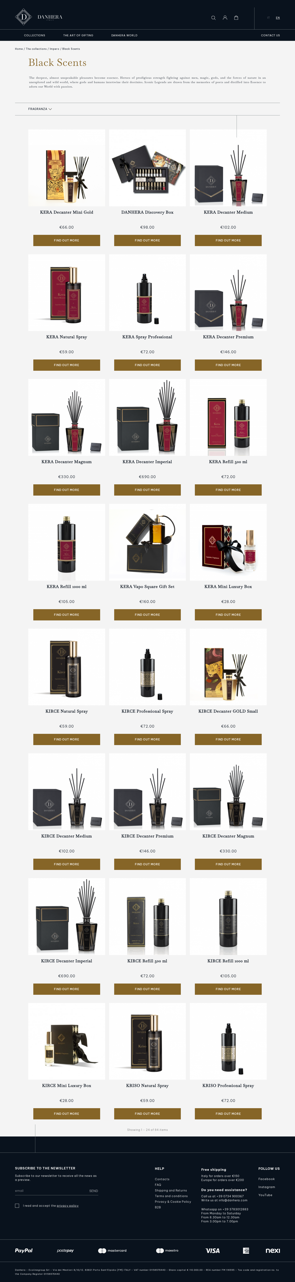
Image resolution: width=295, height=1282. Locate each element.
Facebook (266, 1179)
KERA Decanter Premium (228, 336)
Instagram (266, 1187)
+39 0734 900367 (230, 1196)
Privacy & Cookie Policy (173, 1202)
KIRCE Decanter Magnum (228, 836)
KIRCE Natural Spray (67, 711)
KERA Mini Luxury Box (228, 586)
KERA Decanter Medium (228, 212)
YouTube (265, 1195)
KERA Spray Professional (147, 336)
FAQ (158, 1185)
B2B (158, 1207)
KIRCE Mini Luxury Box (66, 1085)
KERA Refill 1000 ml (67, 586)
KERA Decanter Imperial (147, 461)
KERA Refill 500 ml (228, 461)
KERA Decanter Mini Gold (66, 212)
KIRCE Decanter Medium (66, 836)
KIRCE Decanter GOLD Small (228, 711)
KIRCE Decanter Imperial (66, 960)
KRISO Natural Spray (147, 1085)
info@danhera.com (233, 1200)
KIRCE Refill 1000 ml (228, 960)
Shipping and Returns (171, 1190)
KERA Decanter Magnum (67, 461)
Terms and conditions (171, 1196)
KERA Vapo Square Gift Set (147, 586)
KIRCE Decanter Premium (147, 836)
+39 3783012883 (235, 1209)
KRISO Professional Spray (228, 1085)
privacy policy (68, 1206)
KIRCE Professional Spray (147, 711)
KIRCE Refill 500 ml (147, 960)
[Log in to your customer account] (225, 17)
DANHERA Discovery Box (147, 212)
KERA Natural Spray (66, 336)
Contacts (162, 1179)
